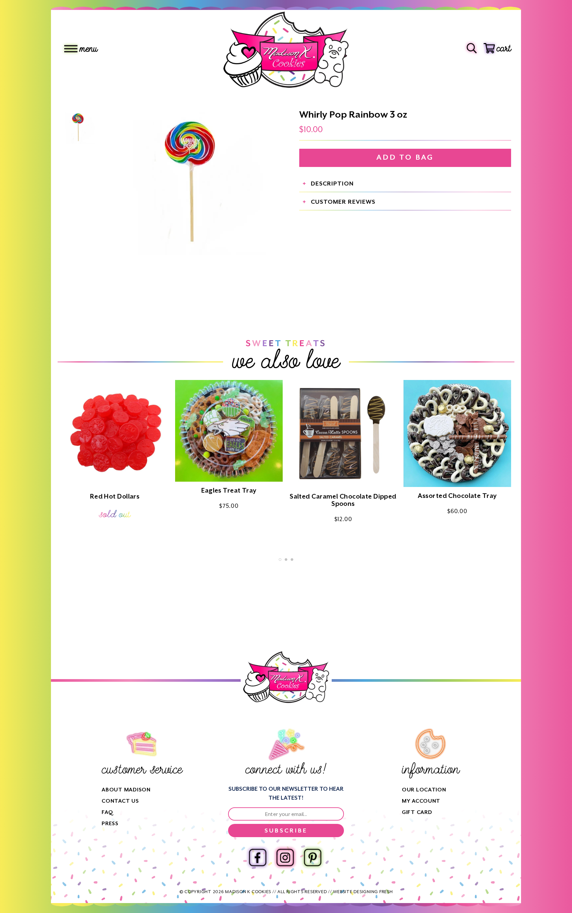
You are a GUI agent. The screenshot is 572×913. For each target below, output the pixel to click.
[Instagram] (285, 857)
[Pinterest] (312, 857)
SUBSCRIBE (286, 830)
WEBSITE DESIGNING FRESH (363, 891)
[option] (192, 180)
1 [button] (280, 559)
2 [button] (286, 559)
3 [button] (292, 559)
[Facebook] (257, 857)
